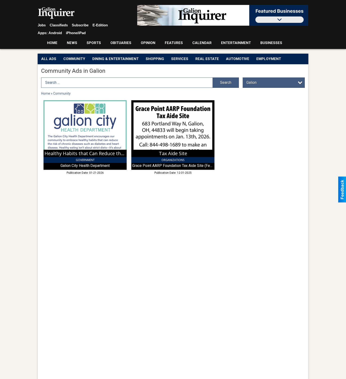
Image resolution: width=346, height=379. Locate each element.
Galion (251, 82)
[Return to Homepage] (56, 13)
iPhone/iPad (76, 33)
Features (174, 43)
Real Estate (207, 59)
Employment (268, 59)
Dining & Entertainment (115, 59)
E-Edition (100, 25)
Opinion (148, 43)
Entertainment (236, 43)
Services (179, 59)
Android (55, 33)
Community (74, 59)
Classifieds (59, 25)
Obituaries (120, 43)
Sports (94, 43)
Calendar (202, 43)
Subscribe (80, 25)
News (72, 43)
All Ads (48, 59)
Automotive (237, 59)
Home (52, 43)
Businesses (271, 43)
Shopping (155, 59)
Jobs (42, 25)
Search (225, 82)
